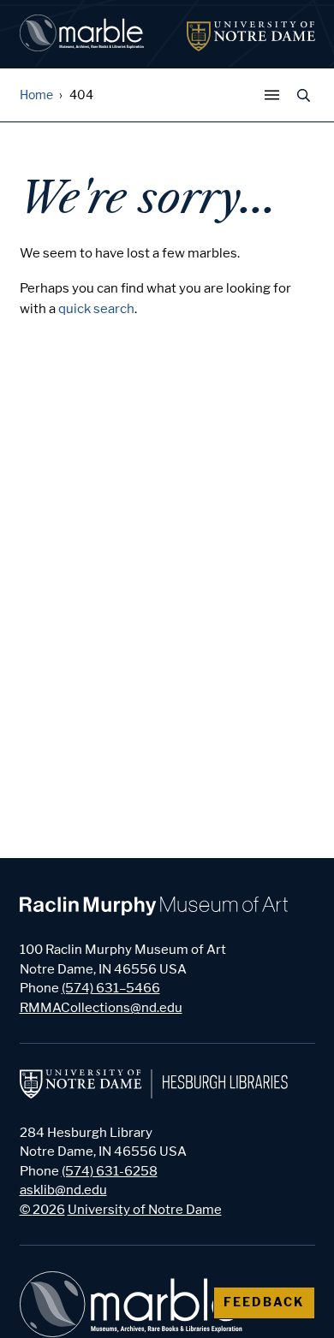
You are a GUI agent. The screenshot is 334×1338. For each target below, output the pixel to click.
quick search (96, 309)
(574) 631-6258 (110, 1171)
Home (36, 95)
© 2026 (42, 1209)
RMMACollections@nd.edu (101, 1007)
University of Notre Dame (145, 1209)
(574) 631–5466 (111, 988)
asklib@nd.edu (63, 1190)
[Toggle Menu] (275, 94)
